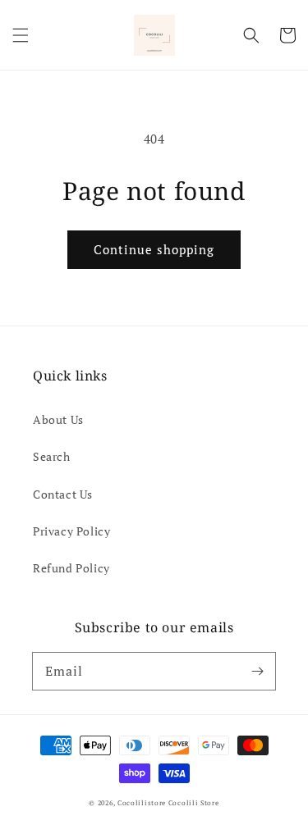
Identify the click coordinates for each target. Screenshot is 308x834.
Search (52, 456)
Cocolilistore (141, 802)
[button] (20, 35)
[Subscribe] (257, 671)
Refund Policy (71, 568)
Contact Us (63, 494)
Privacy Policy (71, 531)
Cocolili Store (193, 802)
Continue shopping (154, 249)
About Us (58, 419)
